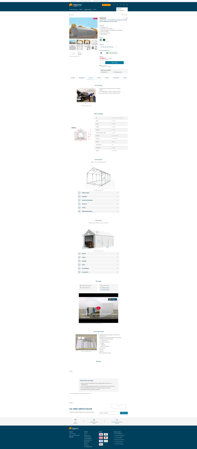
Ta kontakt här (121, 10)
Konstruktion (90, 77)
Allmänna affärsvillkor (88, 438)
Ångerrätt (85, 443)
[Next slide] (98, 28)
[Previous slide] (69, 28)
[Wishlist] (120, 5)
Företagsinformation (87, 436)
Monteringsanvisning (105, 287)
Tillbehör (125, 77)
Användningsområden (88, 446)
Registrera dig (124, 413)
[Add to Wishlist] (126, 62)
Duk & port (99, 77)
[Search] (114, 5)
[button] (123, 4)
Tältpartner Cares (87, 435)
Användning (72, 77)
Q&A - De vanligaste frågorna (74, 435)
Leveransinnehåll (116, 77)
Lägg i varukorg (114, 62)
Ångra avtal (71, 436)
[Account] (117, 5)
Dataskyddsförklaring (88, 440)
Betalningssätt (86, 441)
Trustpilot (71, 371)
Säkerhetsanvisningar (105, 289)
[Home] (69, 14)
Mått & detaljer (81, 77)
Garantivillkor (86, 445)
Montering (107, 77)
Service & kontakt (106, 5)
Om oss (85, 433)
